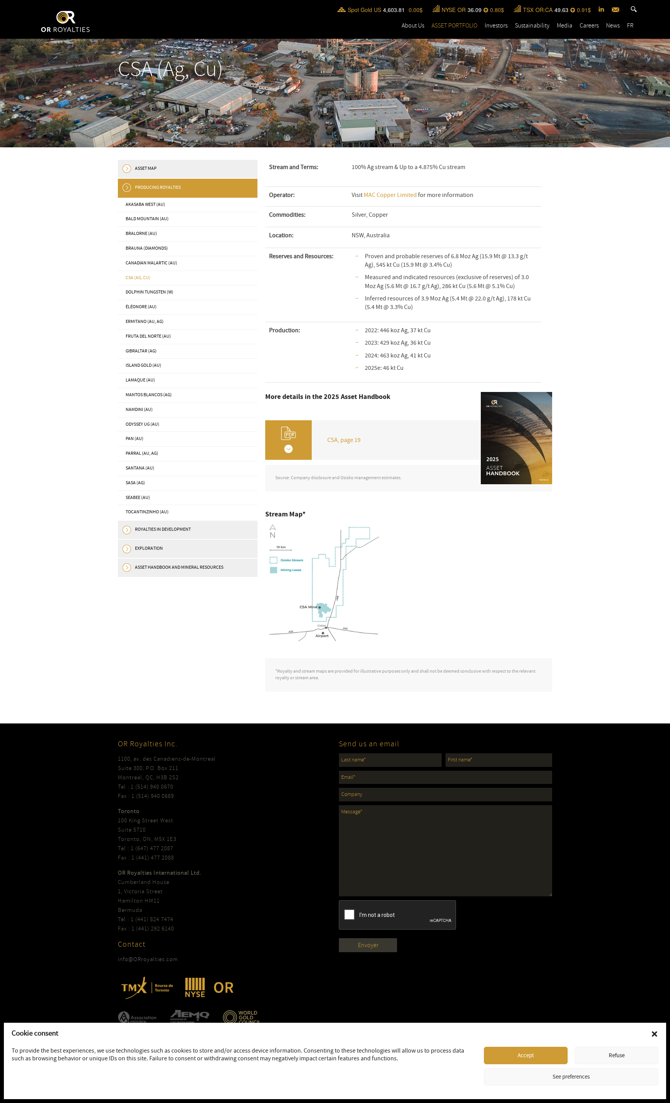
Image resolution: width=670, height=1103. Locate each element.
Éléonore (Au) (141, 307)
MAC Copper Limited (390, 195)
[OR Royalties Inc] (65, 21)
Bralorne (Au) (141, 233)
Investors (496, 25)
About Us (413, 25)
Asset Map (146, 168)
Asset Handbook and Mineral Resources (179, 567)
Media (564, 25)
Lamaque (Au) (140, 380)
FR (630, 25)
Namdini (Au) (139, 410)
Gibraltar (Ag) (141, 351)
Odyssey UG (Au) (142, 424)
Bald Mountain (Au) (147, 219)
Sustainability (532, 25)
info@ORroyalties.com (148, 959)
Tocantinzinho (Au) (147, 512)
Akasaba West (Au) (145, 204)
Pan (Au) (134, 439)
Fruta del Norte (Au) (148, 336)
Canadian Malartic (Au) (151, 263)
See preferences (571, 1077)
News (613, 25)
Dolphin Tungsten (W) (149, 292)
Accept (526, 1055)
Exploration (149, 548)
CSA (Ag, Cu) (138, 278)
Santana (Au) (140, 468)
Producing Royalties (158, 187)
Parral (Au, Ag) (142, 453)
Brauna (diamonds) (147, 248)
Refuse (617, 1055)
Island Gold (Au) (143, 365)
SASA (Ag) (135, 483)
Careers (589, 25)
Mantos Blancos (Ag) (149, 395)
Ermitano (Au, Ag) (145, 322)
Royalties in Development (163, 529)
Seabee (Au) (138, 498)
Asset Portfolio (454, 25)
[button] (654, 1034)
